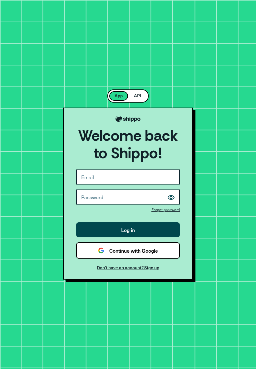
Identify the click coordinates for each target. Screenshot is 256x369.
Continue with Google (133, 250)
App (119, 95)
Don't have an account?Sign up (128, 267)
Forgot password (165, 209)
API (137, 95)
